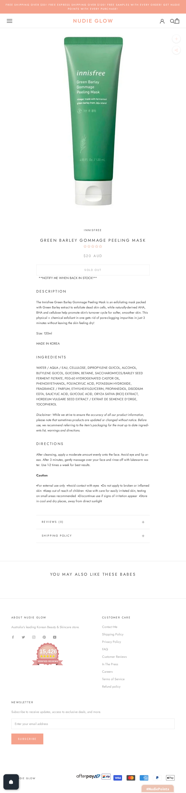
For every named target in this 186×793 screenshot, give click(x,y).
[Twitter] (23, 636)
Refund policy (111, 686)
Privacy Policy (111, 641)
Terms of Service (113, 679)
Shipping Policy (57, 536)
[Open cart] (177, 21)
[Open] (11, 782)
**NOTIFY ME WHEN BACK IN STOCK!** (68, 278)
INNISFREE (93, 230)
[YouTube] (54, 636)
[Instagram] (33, 636)
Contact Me (109, 627)
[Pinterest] (44, 636)
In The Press (110, 664)
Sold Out (92, 270)
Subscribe (27, 739)
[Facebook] (13, 636)
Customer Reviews (114, 656)
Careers (107, 671)
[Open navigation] (9, 21)
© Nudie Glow (23, 778)
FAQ (105, 649)
